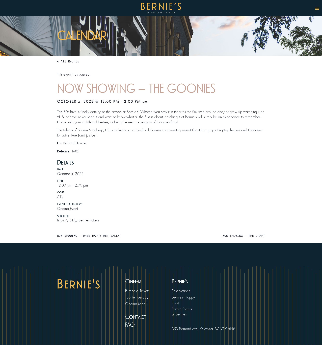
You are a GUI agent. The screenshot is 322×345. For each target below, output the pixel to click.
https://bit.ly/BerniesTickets (78, 220)
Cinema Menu (136, 304)
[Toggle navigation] (317, 8)
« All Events (68, 61)
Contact (135, 317)
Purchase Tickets (137, 291)
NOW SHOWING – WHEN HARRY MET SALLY (88, 236)
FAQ (130, 325)
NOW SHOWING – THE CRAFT (244, 236)
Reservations (181, 291)
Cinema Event (67, 208)
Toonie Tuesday (136, 297)
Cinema (133, 282)
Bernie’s (180, 282)
